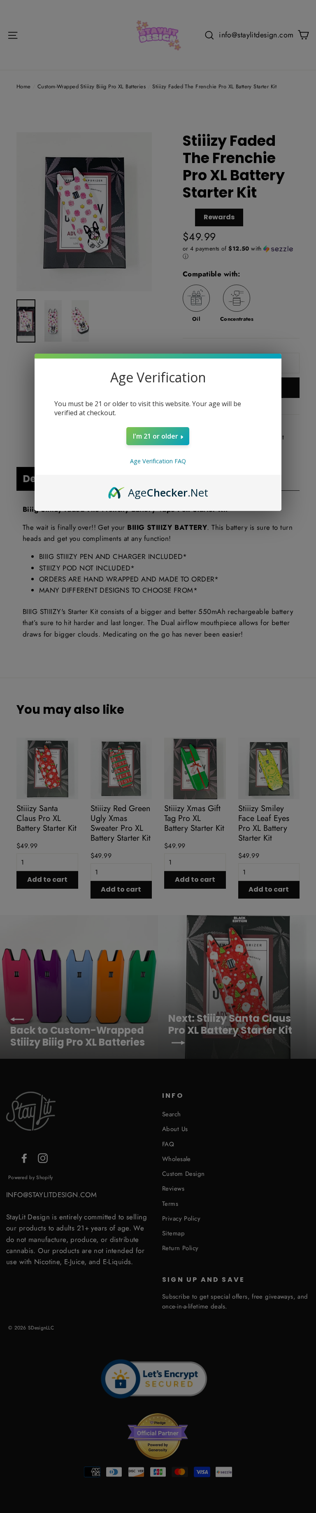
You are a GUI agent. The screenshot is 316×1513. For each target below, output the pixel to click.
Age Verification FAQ (158, 461)
